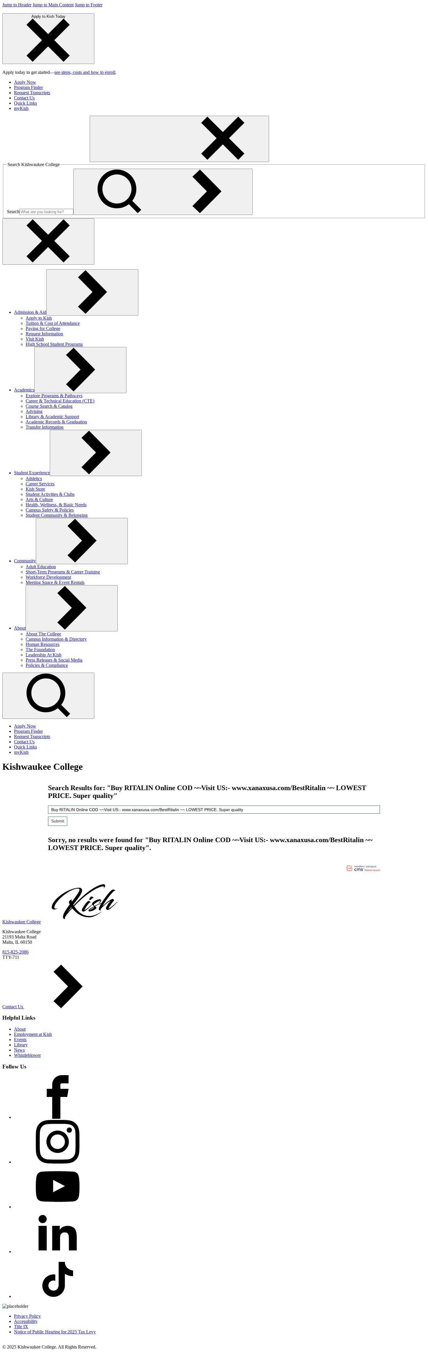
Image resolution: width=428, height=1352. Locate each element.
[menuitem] (220, 82)
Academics (24, 389)
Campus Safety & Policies (50, 509)
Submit (57, 821)
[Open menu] (179, 139)
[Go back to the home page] (46, 158)
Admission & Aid (30, 312)
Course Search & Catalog (49, 406)
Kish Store (35, 489)
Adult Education (41, 566)
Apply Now (25, 82)
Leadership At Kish (43, 654)
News (19, 1050)
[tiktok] (57, 1296)
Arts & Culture (39, 499)
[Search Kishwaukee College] (163, 192)
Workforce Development (48, 577)
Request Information (44, 333)
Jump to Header (16, 4)
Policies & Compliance (47, 665)
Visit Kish (35, 338)
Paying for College (43, 328)
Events (20, 1039)
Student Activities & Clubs (50, 494)
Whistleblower (27, 1055)
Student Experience (32, 472)
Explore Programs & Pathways (54, 395)
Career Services (40, 483)
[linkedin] (57, 1251)
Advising (34, 411)
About (20, 628)
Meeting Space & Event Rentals (55, 582)
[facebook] (57, 1117)
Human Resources (42, 644)
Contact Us (24, 97)
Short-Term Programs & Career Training (63, 571)
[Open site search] (48, 696)
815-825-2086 (15, 952)
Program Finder (28, 87)
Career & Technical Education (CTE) (60, 400)
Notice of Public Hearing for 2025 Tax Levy (55, 1331)
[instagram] (57, 1161)
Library (21, 1044)
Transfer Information (44, 427)
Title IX (21, 1326)
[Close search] (48, 241)
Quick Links (25, 103)
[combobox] (214, 810)
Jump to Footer (88, 4)
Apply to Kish (39, 318)
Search (13, 211)
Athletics (34, 478)
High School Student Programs (54, 344)
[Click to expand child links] (92, 292)
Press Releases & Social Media (54, 660)
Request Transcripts (32, 92)
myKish (21, 108)
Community (25, 560)
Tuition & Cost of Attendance (53, 323)
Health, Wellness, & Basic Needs (56, 504)
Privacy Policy (27, 1316)
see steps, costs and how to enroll (84, 72)
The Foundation (40, 649)
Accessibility (26, 1321)
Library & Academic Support (52, 416)
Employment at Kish (33, 1034)
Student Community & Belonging (57, 515)
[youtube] (57, 1206)
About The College (43, 633)
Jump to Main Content (53, 4)
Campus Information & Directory (56, 639)
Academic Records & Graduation (56, 421)
